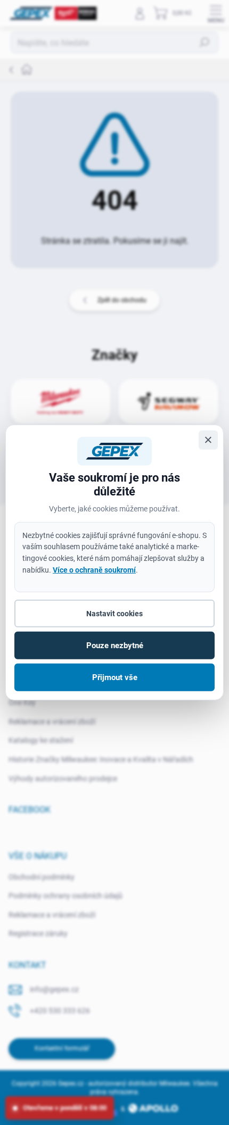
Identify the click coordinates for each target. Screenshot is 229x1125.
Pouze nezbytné (114, 645)
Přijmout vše (114, 677)
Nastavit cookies (114, 613)
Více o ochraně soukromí (94, 569)
